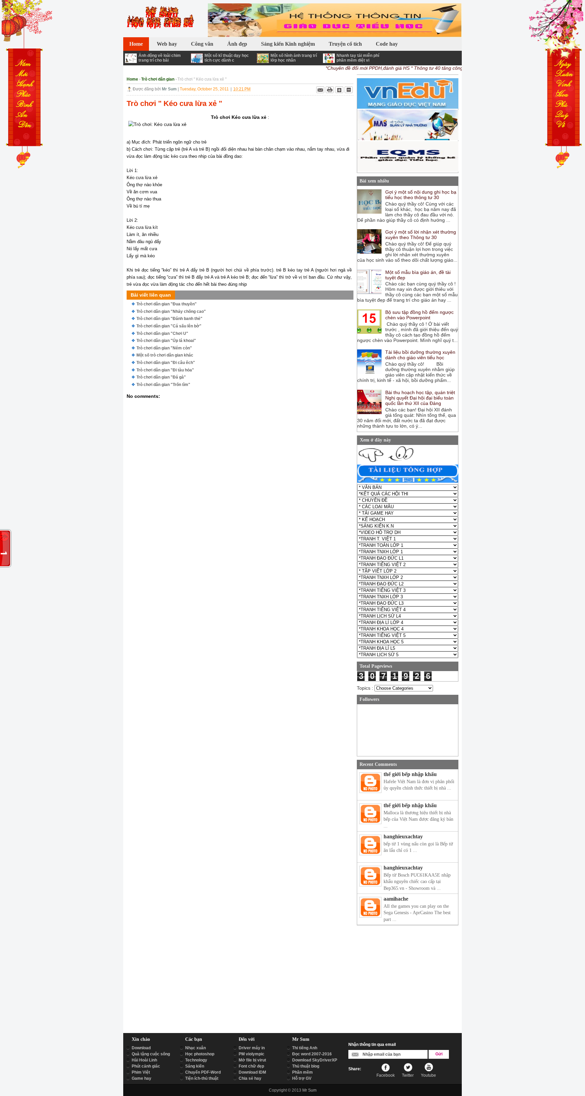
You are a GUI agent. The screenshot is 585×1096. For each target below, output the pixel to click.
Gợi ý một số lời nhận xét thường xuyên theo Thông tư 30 (420, 234)
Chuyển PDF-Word (203, 1072)
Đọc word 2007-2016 (312, 1054)
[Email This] (320, 89)
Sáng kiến (194, 1066)
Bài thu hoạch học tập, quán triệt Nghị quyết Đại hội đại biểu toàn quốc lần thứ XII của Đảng (420, 398)
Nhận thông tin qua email (372, 1044)
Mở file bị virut (252, 1060)
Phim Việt (141, 1072)
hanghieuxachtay (403, 836)
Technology (196, 1060)
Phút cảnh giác (146, 1066)
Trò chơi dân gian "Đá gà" (161, 377)
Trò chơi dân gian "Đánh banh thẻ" (169, 318)
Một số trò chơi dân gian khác (164, 355)
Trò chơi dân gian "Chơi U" (162, 333)
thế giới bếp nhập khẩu (410, 774)
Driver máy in (252, 1048)
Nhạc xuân (195, 1048)
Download (141, 1048)
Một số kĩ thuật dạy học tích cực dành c (226, 58)
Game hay (141, 1078)
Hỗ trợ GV (301, 1078)
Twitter (408, 1075)
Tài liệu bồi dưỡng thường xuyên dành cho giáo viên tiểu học (420, 354)
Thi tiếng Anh (304, 1048)
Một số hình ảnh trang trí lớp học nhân (293, 58)
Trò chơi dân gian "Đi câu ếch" (165, 362)
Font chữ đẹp (251, 1066)
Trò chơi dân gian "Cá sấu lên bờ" (168, 326)
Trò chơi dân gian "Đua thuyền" (166, 304)
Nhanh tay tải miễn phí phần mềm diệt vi (358, 58)
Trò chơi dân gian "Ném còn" (164, 348)
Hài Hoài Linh (144, 1060)
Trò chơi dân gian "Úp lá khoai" (166, 340)
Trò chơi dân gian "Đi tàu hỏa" (165, 370)
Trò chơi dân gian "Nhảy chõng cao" (171, 311)
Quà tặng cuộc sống (151, 1054)
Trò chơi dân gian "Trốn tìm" (163, 384)
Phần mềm (302, 1072)
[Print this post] (329, 89)
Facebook (385, 1075)
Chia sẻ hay (250, 1078)
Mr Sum (309, 1090)
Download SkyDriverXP (314, 1060)
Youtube (428, 1075)
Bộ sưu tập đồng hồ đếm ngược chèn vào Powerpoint (419, 314)
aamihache (396, 899)
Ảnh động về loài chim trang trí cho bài (159, 58)
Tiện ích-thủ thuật (201, 1078)
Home (132, 79)
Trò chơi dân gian (157, 79)
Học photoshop (199, 1054)
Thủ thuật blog (305, 1066)
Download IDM (252, 1072)
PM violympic (251, 1054)
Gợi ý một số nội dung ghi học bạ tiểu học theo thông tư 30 (420, 194)
